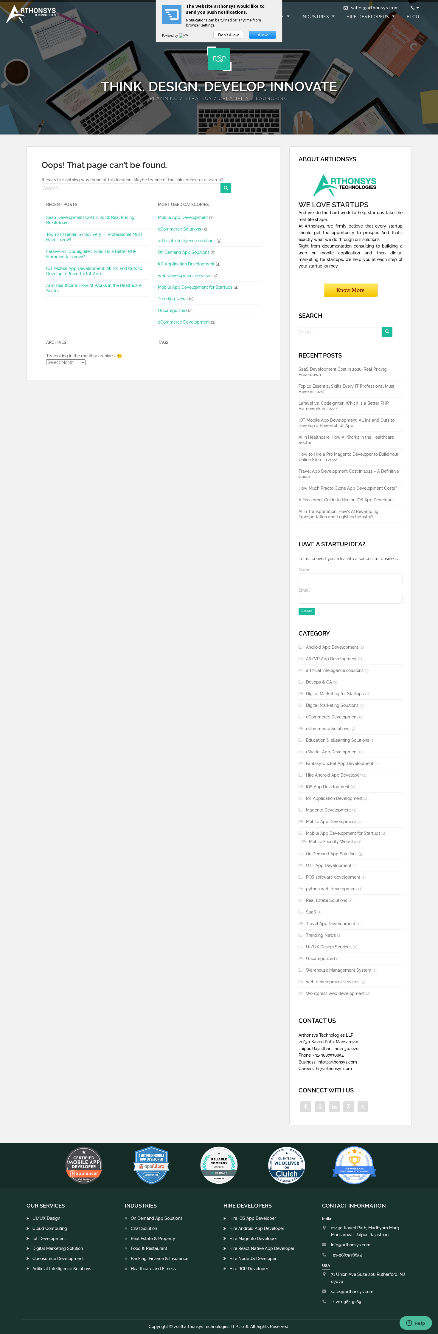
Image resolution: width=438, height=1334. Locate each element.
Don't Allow (228, 35)
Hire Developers (369, 16)
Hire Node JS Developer (253, 1258)
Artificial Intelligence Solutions (61, 1268)
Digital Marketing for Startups (335, 693)
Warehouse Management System (338, 970)
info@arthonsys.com (350, 1244)
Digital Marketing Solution (57, 1248)
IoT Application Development (186, 264)
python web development (331, 888)
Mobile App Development (183, 217)
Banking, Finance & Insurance (159, 1258)
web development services (184, 275)
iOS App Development (328, 786)
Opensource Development (58, 1258)
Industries (316, 16)
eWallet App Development (332, 751)
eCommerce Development (184, 322)
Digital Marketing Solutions (332, 705)
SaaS (311, 912)
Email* (305, 590)
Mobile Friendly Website (332, 841)
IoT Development (49, 1238)
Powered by (170, 35)
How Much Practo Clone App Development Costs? (348, 488)
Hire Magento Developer (253, 1238)
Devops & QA (319, 682)
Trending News (173, 298)
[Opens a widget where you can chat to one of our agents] (415, 1323)
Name (304, 569)
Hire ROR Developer (248, 1268)
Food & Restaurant (149, 1248)
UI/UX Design (46, 1218)
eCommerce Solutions (179, 229)
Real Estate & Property (153, 1238)
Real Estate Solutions (326, 900)
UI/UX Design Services (329, 947)
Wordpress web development (335, 993)
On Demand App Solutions (183, 252)
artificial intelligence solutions (186, 240)
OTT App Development (328, 865)
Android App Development (332, 647)
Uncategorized (172, 310)
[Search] (225, 188)
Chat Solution (144, 1228)
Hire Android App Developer (333, 775)
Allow (263, 35)
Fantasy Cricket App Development (339, 763)
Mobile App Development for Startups (195, 287)
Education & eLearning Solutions (337, 740)
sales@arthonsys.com (375, 7)
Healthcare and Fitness (153, 1268)
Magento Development (328, 810)
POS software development (333, 877)
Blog (413, 16)
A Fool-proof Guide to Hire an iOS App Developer (346, 499)
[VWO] (185, 35)
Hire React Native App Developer (261, 1248)
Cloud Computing (49, 1228)
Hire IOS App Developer (252, 1218)
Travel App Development (330, 923)
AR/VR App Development (331, 658)
